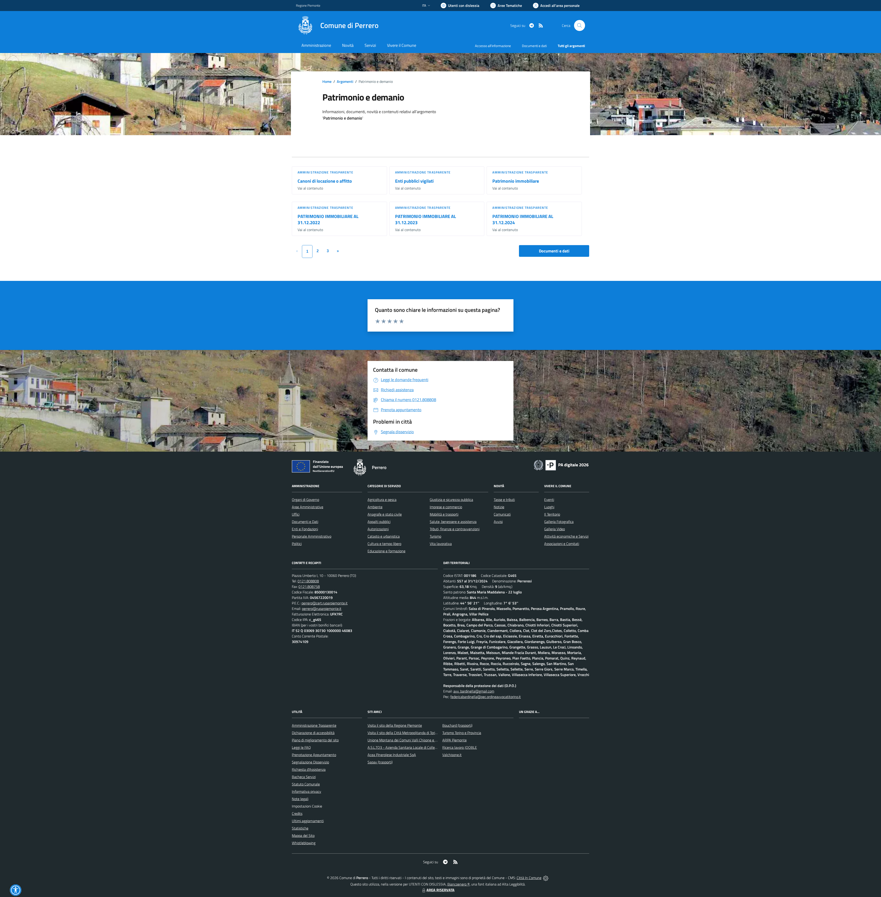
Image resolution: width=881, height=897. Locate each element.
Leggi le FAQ (301, 747)
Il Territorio (552, 514)
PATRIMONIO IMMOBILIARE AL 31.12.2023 (425, 219)
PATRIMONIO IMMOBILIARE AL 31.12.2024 (522, 219)
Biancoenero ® (458, 884)
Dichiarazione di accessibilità (313, 732)
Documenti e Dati (305, 521)
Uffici (295, 514)
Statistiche (300, 828)
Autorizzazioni (378, 529)
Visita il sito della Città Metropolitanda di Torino (403, 732)
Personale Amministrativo (311, 536)
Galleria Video (554, 529)
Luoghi (549, 507)
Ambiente (375, 507)
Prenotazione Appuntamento (314, 754)
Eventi (549, 499)
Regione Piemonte (308, 5)
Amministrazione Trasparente (314, 725)
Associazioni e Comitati (561, 543)
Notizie (499, 507)
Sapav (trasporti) (380, 762)
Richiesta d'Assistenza (309, 769)
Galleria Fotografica (559, 521)
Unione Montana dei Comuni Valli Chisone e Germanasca (411, 740)
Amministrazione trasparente (325, 172)
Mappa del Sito (303, 835)
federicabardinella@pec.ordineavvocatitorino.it (485, 696)
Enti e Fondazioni (305, 529)
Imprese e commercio (446, 507)
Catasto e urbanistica (384, 536)
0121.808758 (309, 586)
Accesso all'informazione (493, 45)
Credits (297, 813)
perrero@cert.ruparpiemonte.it (324, 603)
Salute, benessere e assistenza (453, 521)
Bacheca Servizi (304, 777)
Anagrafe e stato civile (385, 514)
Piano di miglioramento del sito (315, 740)
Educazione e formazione (386, 551)
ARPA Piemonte (454, 740)
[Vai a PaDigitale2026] (561, 464)
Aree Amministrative (307, 507)
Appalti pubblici (379, 521)
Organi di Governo (305, 499)
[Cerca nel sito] (579, 25)
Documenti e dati (554, 251)
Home (327, 81)
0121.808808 (308, 581)
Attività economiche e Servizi (566, 536)
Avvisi (498, 521)
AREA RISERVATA (440, 890)
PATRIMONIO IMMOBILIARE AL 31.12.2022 (328, 219)
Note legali (300, 799)
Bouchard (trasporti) (457, 725)
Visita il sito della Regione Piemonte (395, 725)
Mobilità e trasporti (444, 514)
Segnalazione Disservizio (310, 762)
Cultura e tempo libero (384, 543)
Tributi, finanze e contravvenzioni (455, 529)
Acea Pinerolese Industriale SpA (392, 754)
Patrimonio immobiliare (515, 180)
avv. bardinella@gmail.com (473, 691)
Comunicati (502, 514)
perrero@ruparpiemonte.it (321, 608)
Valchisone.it (452, 754)
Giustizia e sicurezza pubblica (451, 499)
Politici (297, 543)
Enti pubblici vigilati (414, 180)
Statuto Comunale (306, 784)
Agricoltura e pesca (382, 499)
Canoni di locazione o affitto (325, 180)
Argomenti (345, 81)
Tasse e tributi (504, 499)
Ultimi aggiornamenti (308, 821)
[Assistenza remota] (546, 877)
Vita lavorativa (441, 543)
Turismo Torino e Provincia (461, 732)
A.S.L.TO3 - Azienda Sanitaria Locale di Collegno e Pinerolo (412, 747)
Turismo (435, 536)
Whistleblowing (303, 843)
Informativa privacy (306, 791)
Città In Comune (529, 877)
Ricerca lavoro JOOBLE (459, 747)
